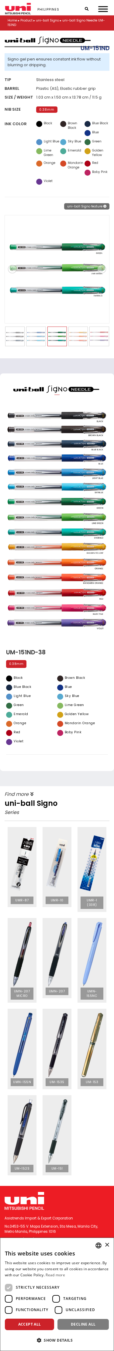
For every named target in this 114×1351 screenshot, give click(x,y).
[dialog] (57, 1294)
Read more (55, 1275)
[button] (57, 1340)
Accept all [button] (29, 1324)
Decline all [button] (83, 1324)
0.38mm (46, 109)
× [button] (107, 1245)
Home (12, 20)
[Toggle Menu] (103, 9)
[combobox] (98, 1245)
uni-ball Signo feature (85, 206)
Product (26, 20)
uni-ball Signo (47, 20)
